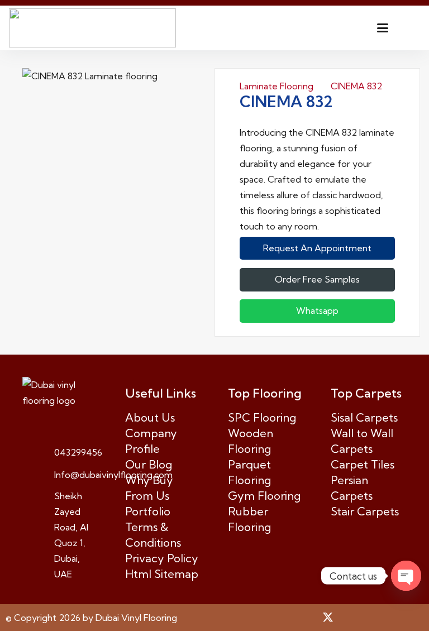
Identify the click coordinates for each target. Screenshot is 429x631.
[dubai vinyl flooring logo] (60, 392)
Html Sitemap (161, 574)
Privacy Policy (161, 558)
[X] (327, 617)
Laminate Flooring (276, 86)
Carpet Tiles (362, 464)
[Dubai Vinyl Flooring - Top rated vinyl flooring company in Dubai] (92, 27)
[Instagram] (369, 617)
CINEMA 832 (356, 86)
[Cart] (407, 28)
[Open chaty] (406, 576)
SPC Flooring (262, 417)
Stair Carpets (365, 511)
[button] (382, 28)
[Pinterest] (349, 617)
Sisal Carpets (364, 417)
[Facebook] (306, 617)
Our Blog (148, 464)
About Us (150, 417)
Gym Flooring (264, 496)
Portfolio (147, 511)
